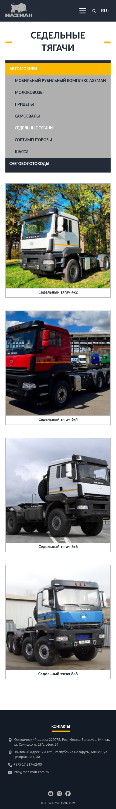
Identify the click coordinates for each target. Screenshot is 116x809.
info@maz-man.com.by (31, 772)
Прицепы (24, 104)
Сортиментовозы (33, 140)
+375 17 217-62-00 (27, 765)
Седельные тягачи (34, 128)
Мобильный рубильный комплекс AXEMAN (60, 81)
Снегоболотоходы (29, 164)
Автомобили (23, 69)
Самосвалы (27, 116)
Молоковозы (29, 93)
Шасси (21, 152)
